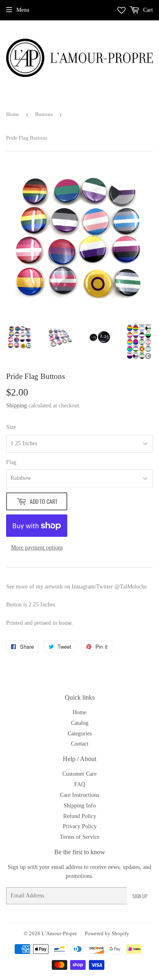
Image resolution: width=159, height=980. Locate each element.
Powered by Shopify (107, 933)
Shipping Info (80, 806)
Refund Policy (79, 816)
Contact (79, 744)
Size (11, 427)
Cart (147, 10)
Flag (11, 462)
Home (12, 114)
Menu (22, 10)
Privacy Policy (80, 826)
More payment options (37, 548)
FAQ (79, 784)
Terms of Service (79, 837)
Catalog (79, 723)
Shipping (16, 405)
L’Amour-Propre (59, 933)
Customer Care (79, 774)
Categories (80, 734)
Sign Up (140, 895)
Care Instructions (79, 795)
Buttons (44, 114)
